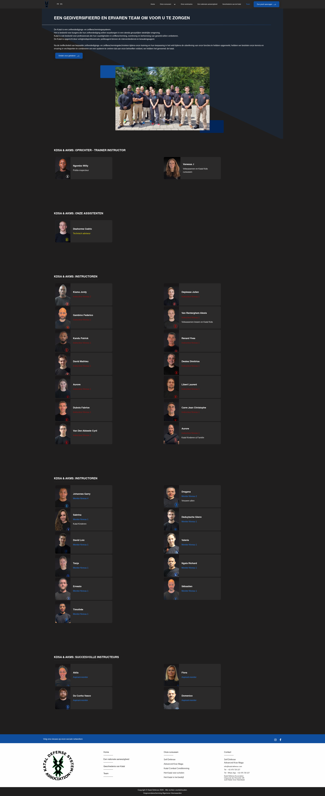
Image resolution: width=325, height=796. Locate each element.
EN (61, 4)
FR (58, 4)
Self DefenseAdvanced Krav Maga (233, 761)
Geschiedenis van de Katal (231, 4)
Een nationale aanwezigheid (207, 4)
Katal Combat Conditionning (176, 768)
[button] (167, 4)
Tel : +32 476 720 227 (232, 770)
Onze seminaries (186, 4)
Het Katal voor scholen (174, 773)
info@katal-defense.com (233, 766)
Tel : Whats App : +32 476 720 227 (237, 773)
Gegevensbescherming (152, 793)
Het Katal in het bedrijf (174, 777)
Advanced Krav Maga (173, 764)
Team (248, 4)
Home (153, 4)
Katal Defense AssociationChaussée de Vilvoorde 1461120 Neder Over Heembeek (234, 778)
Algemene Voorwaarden (172, 793)
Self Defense (169, 759)
